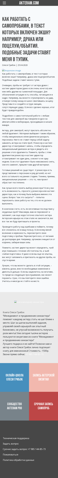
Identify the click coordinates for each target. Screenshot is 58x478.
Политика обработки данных (18, 460)
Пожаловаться (10, 454)
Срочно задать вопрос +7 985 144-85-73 (24, 449)
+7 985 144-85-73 (35, 354)
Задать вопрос (11, 443)
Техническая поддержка (16, 438)
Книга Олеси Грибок (13, 312)
